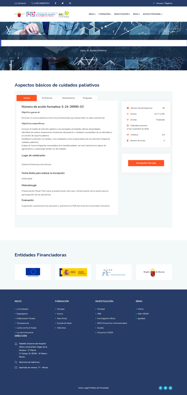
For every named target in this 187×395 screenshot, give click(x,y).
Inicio (91, 14)
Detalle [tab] (27, 98)
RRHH (135, 14)
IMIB (99, 314)
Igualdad (141, 318)
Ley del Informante (25, 332)
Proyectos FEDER (105, 332)
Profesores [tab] (47, 98)
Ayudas (100, 328)
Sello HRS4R (143, 314)
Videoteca (61, 328)
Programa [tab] (87, 98)
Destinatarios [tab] (68, 98)
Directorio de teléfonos (29, 362)
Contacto (21, 3)
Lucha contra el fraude (26, 328)
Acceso (159, 3)
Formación (104, 14)
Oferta (140, 309)
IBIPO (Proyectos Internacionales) (112, 323)
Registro (168, 3)
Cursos (60, 314)
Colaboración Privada (26, 318)
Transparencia (23, 323)
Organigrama (22, 314)
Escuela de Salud (64, 323)
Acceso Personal (152, 14)
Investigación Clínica (106, 318)
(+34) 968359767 (42, 3)
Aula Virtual (62, 318)
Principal (60, 309)
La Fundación (22, 309)
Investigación (121, 14)
